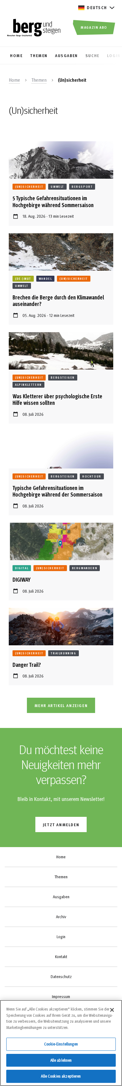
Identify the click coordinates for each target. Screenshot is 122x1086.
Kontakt (61, 956)
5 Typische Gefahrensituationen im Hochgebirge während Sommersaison (53, 201)
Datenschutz (61, 976)
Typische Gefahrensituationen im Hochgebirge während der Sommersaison (57, 491)
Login (61, 936)
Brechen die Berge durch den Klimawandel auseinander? (58, 300)
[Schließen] (112, 1010)
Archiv (61, 916)
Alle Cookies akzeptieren (61, 1076)
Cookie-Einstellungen (61, 1044)
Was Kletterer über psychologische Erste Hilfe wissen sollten (57, 399)
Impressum (61, 996)
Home (14, 80)
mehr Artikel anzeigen (61, 705)
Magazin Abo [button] (94, 27)
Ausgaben (61, 896)
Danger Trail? (27, 664)
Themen (39, 80)
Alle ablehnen (61, 1060)
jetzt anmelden (61, 824)
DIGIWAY (21, 579)
